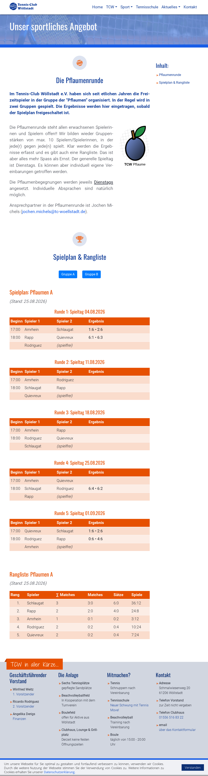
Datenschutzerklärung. (59, 772)
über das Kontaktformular (177, 730)
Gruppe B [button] (91, 274)
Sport (125, 7)
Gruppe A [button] (68, 274)
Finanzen (19, 719)
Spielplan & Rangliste (174, 82)
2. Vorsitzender (23, 706)
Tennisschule (147, 7)
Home (97, 7)
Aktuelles (169, 7)
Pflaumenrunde (170, 75)
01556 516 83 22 (171, 717)
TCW (110, 7)
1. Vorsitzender (23, 694)
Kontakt (190, 7)
